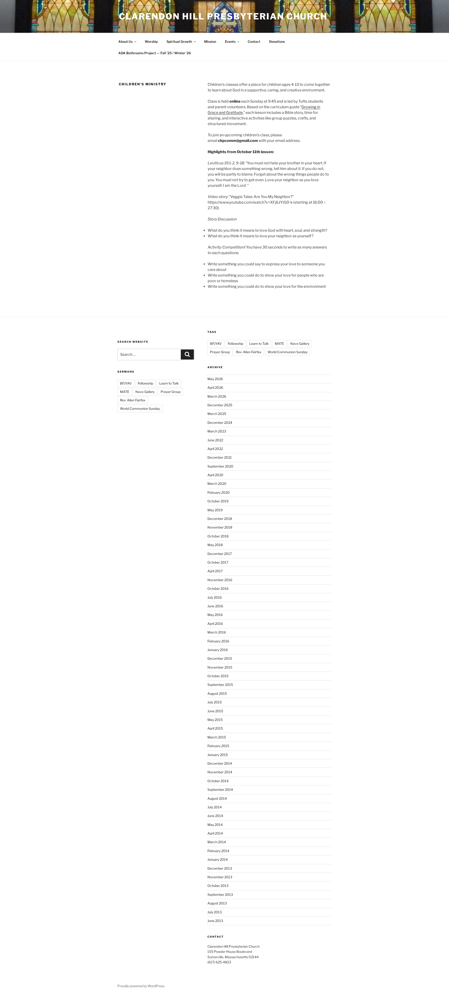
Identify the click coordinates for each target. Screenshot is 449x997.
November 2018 (219, 527)
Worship (151, 41)
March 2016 (216, 632)
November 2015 (219, 667)
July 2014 (214, 807)
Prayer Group (171, 392)
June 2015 (215, 711)
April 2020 (215, 475)
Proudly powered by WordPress (140, 986)
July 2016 (214, 597)
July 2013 (214, 912)
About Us (125, 41)
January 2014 (217, 859)
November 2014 (219, 772)
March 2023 (216, 431)
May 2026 (215, 379)
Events (230, 41)
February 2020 (218, 492)
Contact (254, 41)
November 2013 (219, 877)
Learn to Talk (169, 383)
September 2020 (220, 466)
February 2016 (218, 641)
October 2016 (217, 588)
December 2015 (219, 658)
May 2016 (215, 615)
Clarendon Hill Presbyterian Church (223, 16)
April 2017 (215, 571)
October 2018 (217, 536)
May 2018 (215, 545)
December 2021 (219, 457)
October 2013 (217, 886)
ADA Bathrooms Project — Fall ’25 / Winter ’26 (154, 53)
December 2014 (219, 763)
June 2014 (215, 816)
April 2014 (215, 833)
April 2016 (215, 624)
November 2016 (219, 580)
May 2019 (215, 510)
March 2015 (216, 737)
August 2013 (217, 903)
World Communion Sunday (140, 408)
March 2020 (216, 484)
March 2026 (216, 396)
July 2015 (214, 702)
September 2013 (220, 894)
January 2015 (217, 755)
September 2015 (220, 685)
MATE (124, 392)
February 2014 (218, 851)
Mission (210, 41)
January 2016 (217, 650)
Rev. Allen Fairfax (132, 400)
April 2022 (215, 449)
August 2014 (217, 798)
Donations (277, 41)
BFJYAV (126, 383)
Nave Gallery (145, 392)
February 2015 (218, 746)
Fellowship (145, 383)
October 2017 (217, 562)
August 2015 (217, 693)
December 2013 (219, 868)
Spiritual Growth (179, 41)
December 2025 (219, 405)
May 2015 (215, 720)
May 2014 (215, 825)
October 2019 (217, 501)
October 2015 (217, 676)
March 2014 (216, 842)
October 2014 (217, 781)
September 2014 (220, 790)
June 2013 (215, 921)
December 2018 (219, 519)
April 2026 (215, 387)
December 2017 (219, 554)
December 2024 (219, 423)
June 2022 (215, 440)
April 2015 (215, 728)
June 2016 (215, 606)
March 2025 (216, 414)
